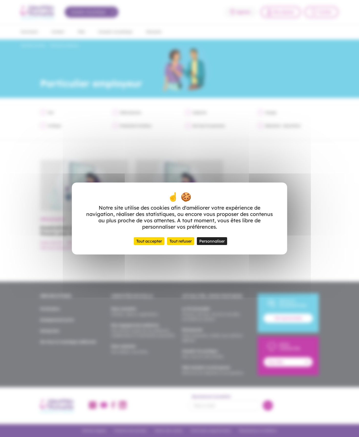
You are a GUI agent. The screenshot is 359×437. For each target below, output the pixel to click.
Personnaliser (212, 241)
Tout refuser (180, 241)
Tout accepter (149, 241)
